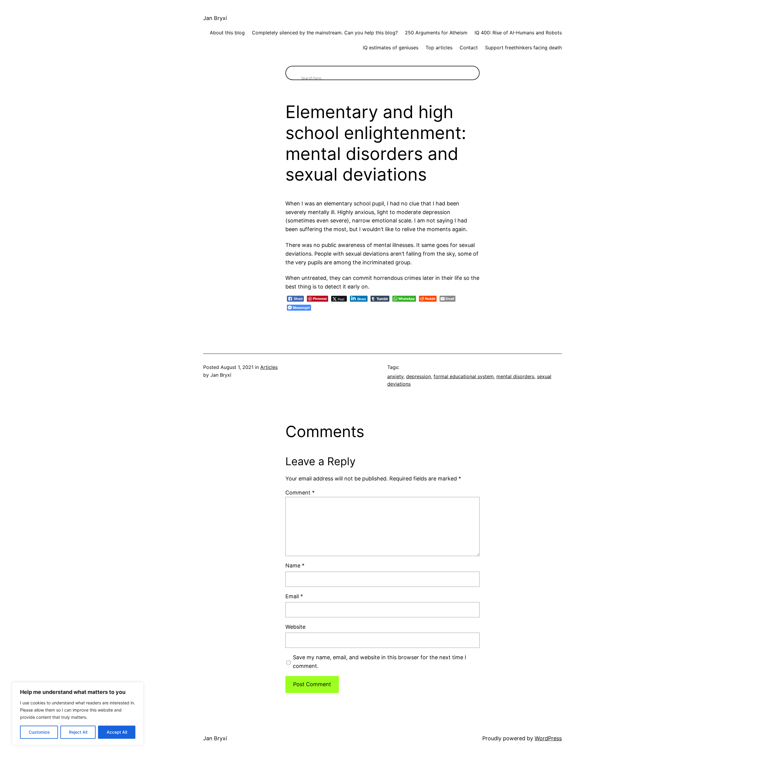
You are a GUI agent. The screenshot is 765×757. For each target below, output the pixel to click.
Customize (39, 732)
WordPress (548, 738)
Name (295, 565)
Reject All (78, 732)
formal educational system (464, 376)
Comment (300, 492)
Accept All (117, 732)
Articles (269, 367)
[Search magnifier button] (292, 73)
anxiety (395, 376)
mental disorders (515, 376)
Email (294, 596)
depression (418, 376)
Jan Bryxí (215, 18)
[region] (77, 713)
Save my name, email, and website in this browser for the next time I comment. (379, 661)
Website (295, 627)
